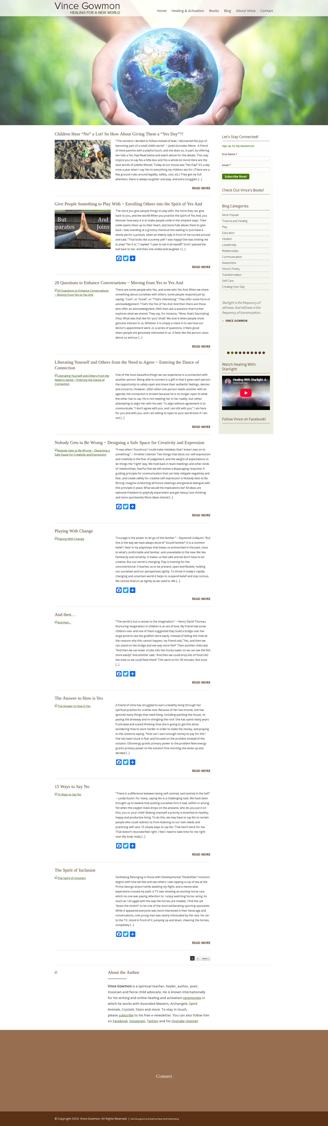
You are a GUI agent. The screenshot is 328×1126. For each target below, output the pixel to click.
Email (118, 547)
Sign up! (164, 599)
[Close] (212, 520)
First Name (122, 564)
